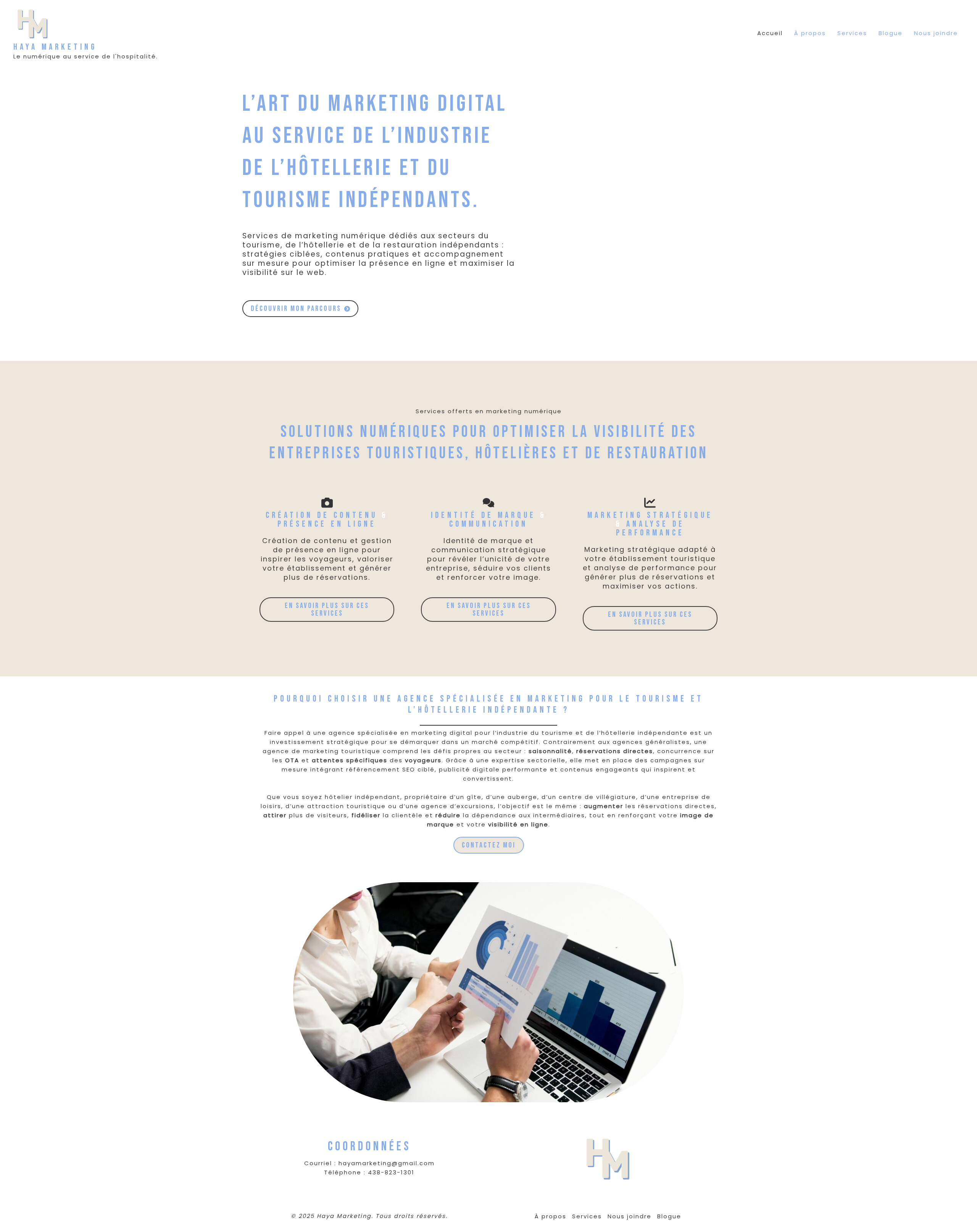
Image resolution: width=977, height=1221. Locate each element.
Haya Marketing (55, 47)
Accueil (770, 33)
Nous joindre (936, 33)
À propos (810, 33)
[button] (300, 308)
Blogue (891, 33)
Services (852, 33)
